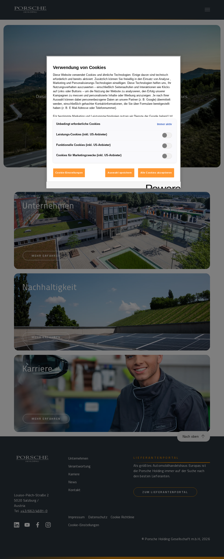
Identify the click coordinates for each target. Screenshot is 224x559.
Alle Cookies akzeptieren (156, 172)
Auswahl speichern (120, 172)
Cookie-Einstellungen (69, 172)
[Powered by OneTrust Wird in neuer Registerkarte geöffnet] (161, 185)
